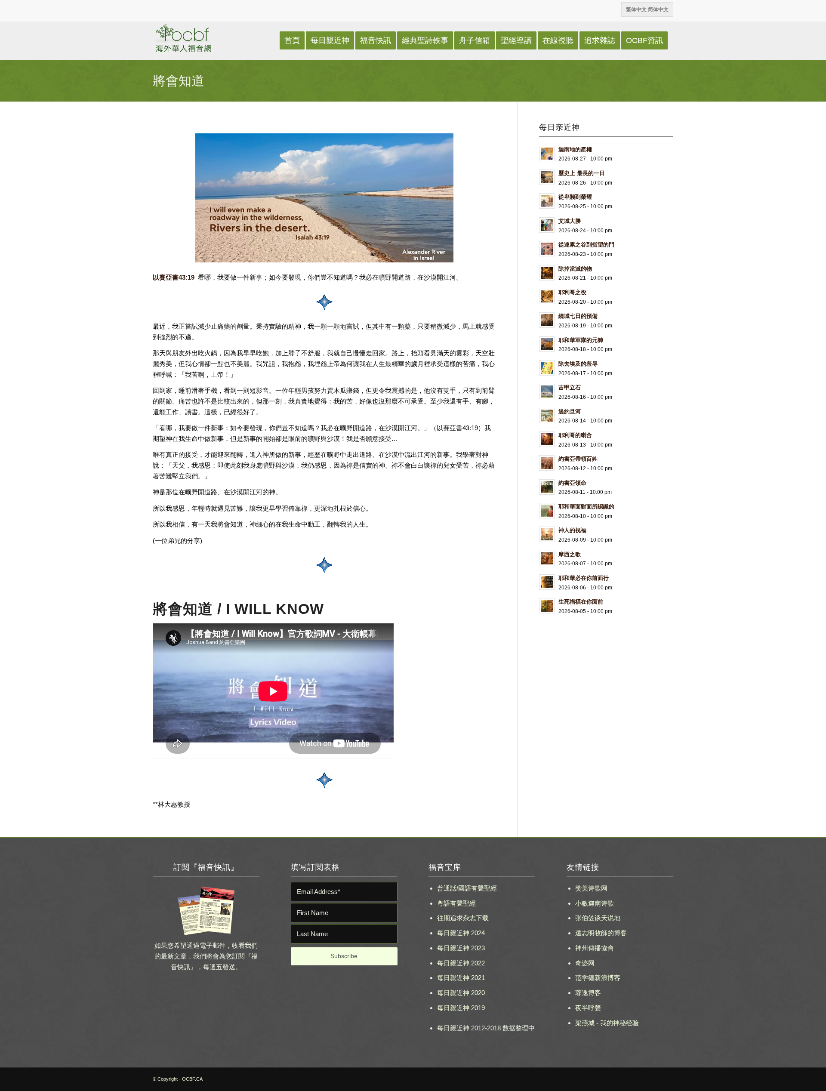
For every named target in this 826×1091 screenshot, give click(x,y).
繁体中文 (636, 9)
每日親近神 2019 (461, 1007)
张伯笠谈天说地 (597, 917)
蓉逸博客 (588, 992)
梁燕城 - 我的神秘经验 (607, 1022)
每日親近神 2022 (461, 963)
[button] (324, 206)
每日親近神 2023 (461, 948)
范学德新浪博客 (597, 977)
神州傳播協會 (594, 948)
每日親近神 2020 (461, 992)
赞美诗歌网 (591, 888)
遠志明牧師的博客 (601, 933)
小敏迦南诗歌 (594, 903)
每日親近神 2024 (461, 933)
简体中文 (658, 9)
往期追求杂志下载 (463, 917)
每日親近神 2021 (461, 977)
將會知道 (178, 81)
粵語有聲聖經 (456, 903)
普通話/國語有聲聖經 (467, 888)
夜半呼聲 (588, 1007)
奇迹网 (585, 963)
